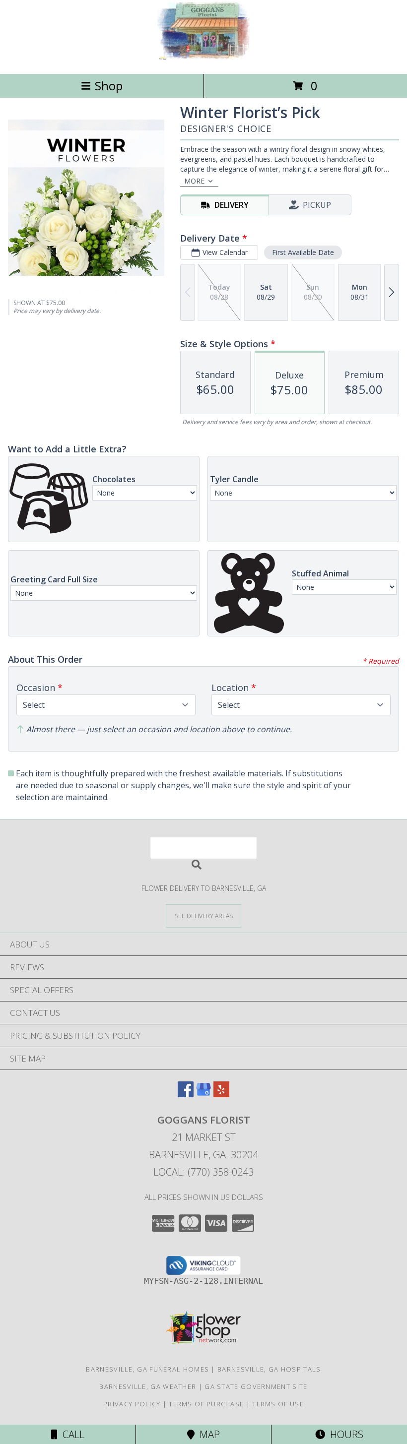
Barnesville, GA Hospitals (269, 1369)
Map (207, 1434)
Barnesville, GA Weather (147, 1386)
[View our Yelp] (221, 1094)
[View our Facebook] (186, 1094)
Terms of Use (278, 1403)
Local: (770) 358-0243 (203, 1172)
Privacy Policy (131, 1403)
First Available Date (303, 252)
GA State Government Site (255, 1386)
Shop (109, 85)
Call (71, 1434)
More (194, 181)
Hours (344, 1434)
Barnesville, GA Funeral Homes (147, 1369)
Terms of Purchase (206, 1403)
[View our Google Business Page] (203, 1094)
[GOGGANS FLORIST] (203, 59)
